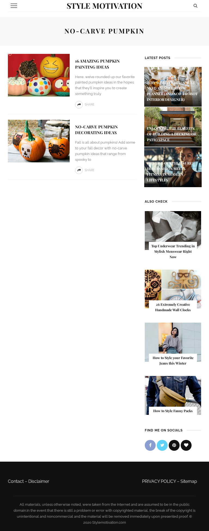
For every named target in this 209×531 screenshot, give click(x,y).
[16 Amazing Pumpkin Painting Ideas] (39, 75)
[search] (195, 5)
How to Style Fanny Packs (173, 411)
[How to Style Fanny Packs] (173, 395)
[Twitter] (162, 445)
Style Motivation (104, 6)
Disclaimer (38, 481)
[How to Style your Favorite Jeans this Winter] (173, 341)
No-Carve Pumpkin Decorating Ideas (96, 129)
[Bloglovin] (186, 445)
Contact (16, 481)
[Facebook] (150, 445)
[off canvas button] (14, 5)
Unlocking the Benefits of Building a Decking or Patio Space (171, 134)
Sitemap (188, 481)
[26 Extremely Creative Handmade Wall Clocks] (173, 288)
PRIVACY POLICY (159, 481)
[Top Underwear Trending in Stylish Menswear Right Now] (173, 230)
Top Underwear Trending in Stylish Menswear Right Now (173, 251)
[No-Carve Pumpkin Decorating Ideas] (39, 140)
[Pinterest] (174, 445)
